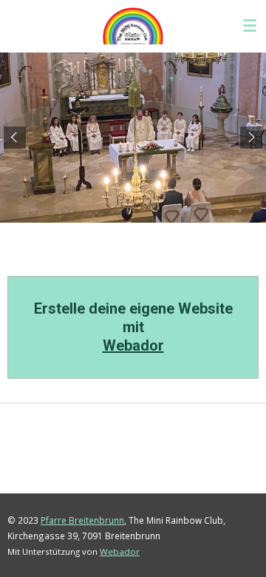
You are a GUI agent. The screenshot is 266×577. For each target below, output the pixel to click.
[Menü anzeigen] (249, 26)
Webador (133, 345)
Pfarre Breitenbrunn (82, 520)
